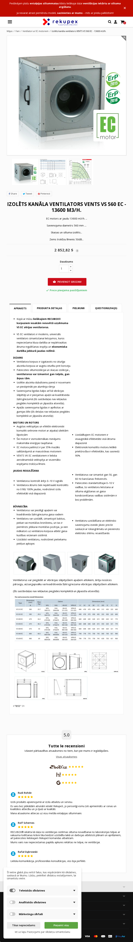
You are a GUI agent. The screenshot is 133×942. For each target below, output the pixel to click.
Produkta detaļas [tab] (49, 308)
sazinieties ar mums (70, 13)
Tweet (29, 193)
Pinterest (45, 193)
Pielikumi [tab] (79, 308)
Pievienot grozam (67, 281)
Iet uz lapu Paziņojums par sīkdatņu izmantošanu (42, 931)
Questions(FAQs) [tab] (106, 308)
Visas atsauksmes (66, 756)
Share (14, 193)
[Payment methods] (97, 936)
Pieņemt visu (61, 925)
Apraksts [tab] (20, 308)
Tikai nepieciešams (23, 925)
